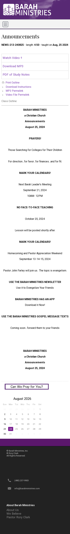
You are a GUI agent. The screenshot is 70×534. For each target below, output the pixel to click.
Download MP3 (13, 66)
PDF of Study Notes (16, 74)
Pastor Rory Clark (18, 517)
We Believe (14, 513)
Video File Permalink (17, 94)
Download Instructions (18, 86)
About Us (13, 510)
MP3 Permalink (14, 90)
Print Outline (13, 82)
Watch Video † (12, 58)
